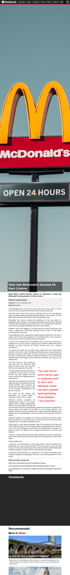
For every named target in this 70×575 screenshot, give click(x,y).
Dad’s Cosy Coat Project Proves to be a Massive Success (27, 463)
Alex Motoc (18, 305)
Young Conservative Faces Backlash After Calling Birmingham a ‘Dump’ (32, 466)
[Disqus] (35, 502)
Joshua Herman (21, 300)
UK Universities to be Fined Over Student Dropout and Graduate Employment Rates (35, 469)
